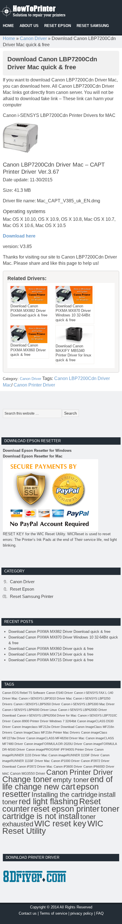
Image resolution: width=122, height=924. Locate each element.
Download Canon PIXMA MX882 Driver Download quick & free (59, 631)
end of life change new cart (57, 782)
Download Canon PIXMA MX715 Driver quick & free (51, 660)
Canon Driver (33, 38)
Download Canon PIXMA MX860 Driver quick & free (51, 648)
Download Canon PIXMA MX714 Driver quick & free (51, 654)
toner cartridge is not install (60, 812)
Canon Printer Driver (34, 385)
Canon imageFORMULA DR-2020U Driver (53, 744)
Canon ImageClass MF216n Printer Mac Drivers (47, 732)
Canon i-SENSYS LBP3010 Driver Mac (45, 698)
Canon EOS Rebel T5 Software (23, 692)
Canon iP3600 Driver (68, 766)
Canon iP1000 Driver (65, 761)
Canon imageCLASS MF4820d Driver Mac (55, 738)
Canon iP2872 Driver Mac (34, 766)
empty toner (71, 780)
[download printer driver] (36, 887)
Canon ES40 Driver (59, 692)
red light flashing (48, 801)
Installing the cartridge (64, 794)
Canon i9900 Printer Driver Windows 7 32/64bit (44, 721)
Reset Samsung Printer (31, 596)
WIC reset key (60, 823)
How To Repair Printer (42, 10)
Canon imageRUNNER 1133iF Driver (74, 755)
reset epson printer (65, 808)
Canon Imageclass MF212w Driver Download (43, 726)
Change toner (27, 779)
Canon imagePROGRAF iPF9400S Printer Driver (59, 749)
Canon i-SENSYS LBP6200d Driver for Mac (47, 715)
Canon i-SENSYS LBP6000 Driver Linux (29, 709)
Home (9, 38)
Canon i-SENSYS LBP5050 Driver (37, 704)
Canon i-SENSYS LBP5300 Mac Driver (88, 704)
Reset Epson (22, 589)
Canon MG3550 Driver (27, 774)
